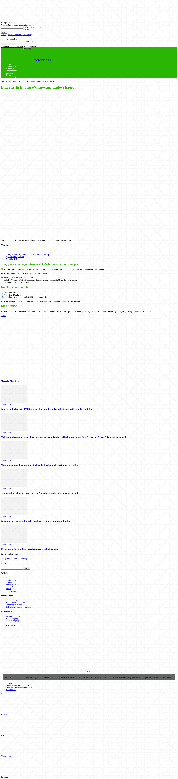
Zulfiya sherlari (11, 600)
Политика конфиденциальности (19, 687)
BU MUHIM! (12, 259)
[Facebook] (5, 128)
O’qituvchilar (11, 66)
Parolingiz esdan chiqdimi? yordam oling (16, 35)
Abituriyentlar (11, 71)
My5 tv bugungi (12, 619)
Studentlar (10, 69)
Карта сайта (11, 690)
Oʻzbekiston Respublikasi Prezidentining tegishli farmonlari (30, 549)
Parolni (26, 30)
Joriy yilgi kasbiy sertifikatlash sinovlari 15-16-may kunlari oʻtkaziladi (36, 521)
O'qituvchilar (15, 81)
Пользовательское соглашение (18, 685)
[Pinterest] (22, 128)
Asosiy (8, 64)
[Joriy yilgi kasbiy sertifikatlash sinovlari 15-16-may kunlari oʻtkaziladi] (14, 514)
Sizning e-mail (28, 41)
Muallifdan (14, 381)
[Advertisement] (73, 109)
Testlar (8, 75)
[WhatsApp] (31, 128)
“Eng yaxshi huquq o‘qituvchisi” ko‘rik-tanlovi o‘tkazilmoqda (29, 255)
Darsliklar (9, 73)
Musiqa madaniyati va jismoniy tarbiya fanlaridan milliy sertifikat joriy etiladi (40, 465)
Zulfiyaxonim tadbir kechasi (16, 603)
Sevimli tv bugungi (13, 616)
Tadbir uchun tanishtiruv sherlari (18, 607)
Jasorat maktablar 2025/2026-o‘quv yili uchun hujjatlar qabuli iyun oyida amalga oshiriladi (47, 409)
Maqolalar (5, 381)
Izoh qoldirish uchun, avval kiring (14, 558)
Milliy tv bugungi (12, 621)
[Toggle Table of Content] (3, 250)
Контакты (10, 683)
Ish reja (13, 77)
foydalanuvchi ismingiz (32, 27)
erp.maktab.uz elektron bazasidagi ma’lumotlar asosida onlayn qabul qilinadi (39, 493)
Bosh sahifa (5, 81)
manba (3, 316)
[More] (40, 128)
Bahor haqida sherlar (14, 605)
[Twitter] (14, 128)
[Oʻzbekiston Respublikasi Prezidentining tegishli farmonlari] (14, 542)
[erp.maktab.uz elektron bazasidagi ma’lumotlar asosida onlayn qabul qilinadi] (14, 486)
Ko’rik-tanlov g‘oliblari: (16, 257)
